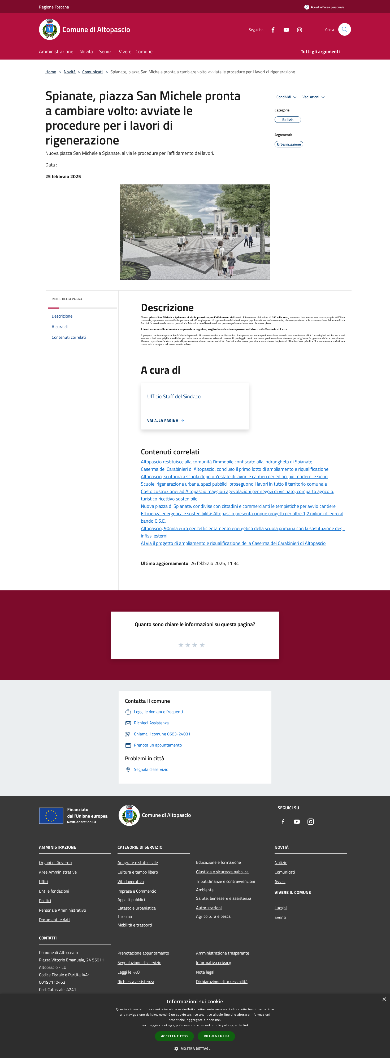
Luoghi (281, 908)
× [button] (384, 999)
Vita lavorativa (131, 881)
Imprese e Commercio (137, 891)
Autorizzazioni (209, 908)
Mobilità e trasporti (135, 925)
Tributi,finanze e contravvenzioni (225, 881)
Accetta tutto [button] (174, 1036)
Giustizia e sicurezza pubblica (222, 872)
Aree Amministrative (58, 872)
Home (50, 72)
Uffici (43, 881)
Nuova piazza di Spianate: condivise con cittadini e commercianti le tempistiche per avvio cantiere (238, 506)
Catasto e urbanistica (137, 908)
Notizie (281, 862)
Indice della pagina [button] (67, 298)
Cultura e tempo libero (138, 872)
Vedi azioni (311, 97)
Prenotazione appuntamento (143, 953)
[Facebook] (271, 29)
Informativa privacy (213, 962)
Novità (70, 72)
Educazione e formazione (218, 862)
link (246, 1025)
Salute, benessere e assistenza (223, 898)
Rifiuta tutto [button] (216, 1036)
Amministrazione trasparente (222, 953)
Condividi (284, 97)
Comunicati (92, 72)
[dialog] (195, 1026)
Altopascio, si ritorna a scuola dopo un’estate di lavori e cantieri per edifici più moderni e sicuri (234, 476)
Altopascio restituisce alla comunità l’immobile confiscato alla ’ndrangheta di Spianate (226, 461)
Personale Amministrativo (62, 910)
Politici (45, 900)
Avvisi (280, 881)
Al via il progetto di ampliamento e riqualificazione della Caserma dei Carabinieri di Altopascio (233, 543)
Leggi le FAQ (129, 972)
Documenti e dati (54, 919)
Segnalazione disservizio (139, 962)
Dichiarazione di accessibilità (222, 981)
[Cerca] (344, 29)
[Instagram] (297, 29)
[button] (194, 1048)
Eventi (280, 917)
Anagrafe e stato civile (138, 862)
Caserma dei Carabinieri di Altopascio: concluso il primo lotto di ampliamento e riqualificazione (234, 469)
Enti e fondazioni (54, 891)
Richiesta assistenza (136, 981)
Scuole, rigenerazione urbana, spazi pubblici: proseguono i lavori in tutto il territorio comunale (234, 483)
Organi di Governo (55, 862)
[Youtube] (284, 29)
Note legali (205, 972)
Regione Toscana (54, 7)
